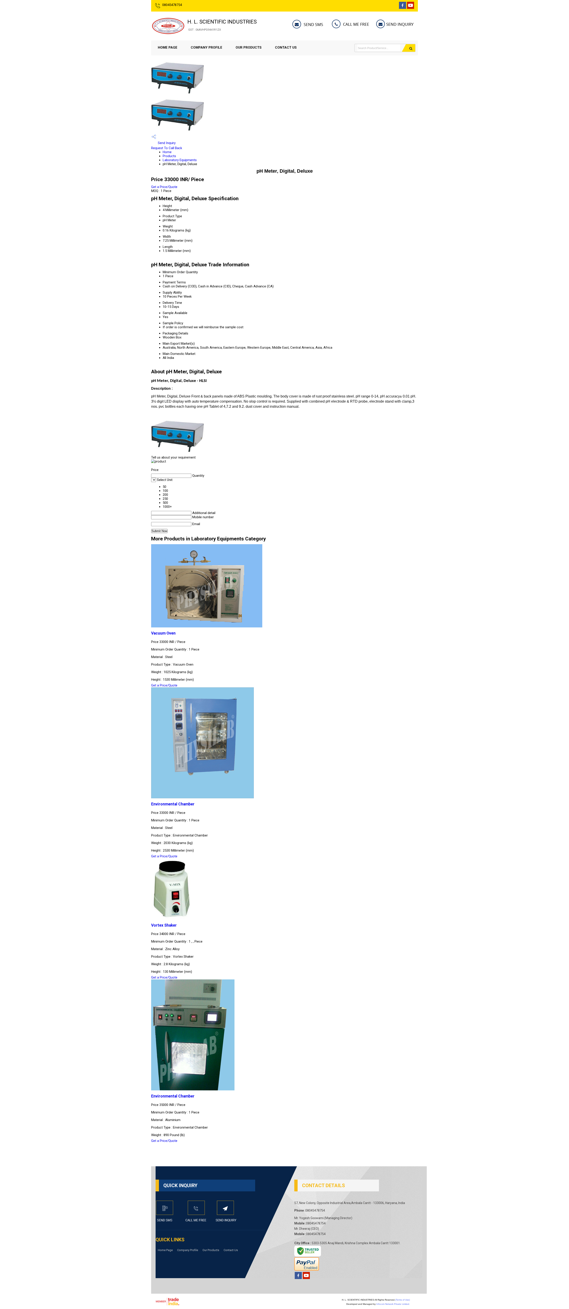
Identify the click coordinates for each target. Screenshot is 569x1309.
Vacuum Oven (163, 633)
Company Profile (206, 47)
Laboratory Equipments (180, 160)
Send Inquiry (166, 143)
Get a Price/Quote (164, 187)
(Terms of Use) (402, 1300)
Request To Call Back (166, 148)
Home (167, 152)
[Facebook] (402, 8)
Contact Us (286, 47)
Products (169, 156)
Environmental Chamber (172, 804)
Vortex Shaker (164, 925)
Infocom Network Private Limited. (393, 1304)
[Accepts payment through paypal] (306, 1269)
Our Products (249, 47)
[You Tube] (410, 8)
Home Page (167, 47)
